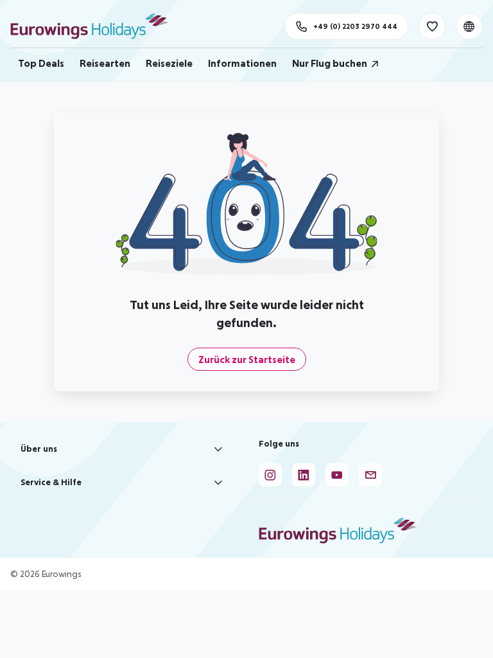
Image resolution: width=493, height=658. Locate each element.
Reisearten (105, 63)
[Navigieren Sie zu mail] (370, 474)
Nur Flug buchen (329, 63)
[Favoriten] (432, 26)
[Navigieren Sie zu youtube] (337, 474)
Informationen (242, 63)
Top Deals (41, 63)
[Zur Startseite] (95, 26)
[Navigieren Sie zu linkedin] (303, 474)
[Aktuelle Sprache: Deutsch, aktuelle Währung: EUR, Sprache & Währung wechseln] (469, 26)
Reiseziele (169, 63)
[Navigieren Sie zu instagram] (270, 474)
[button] (122, 449)
